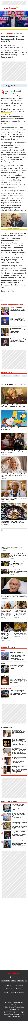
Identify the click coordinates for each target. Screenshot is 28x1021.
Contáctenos (9, 989)
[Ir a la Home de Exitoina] (11, 8)
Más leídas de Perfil (9, 802)
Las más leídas (7, 727)
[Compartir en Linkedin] (12, 86)
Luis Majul (16, 376)
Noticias (20, 980)
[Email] (15, 86)
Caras (13, 980)
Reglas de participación (17, 992)
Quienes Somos (19, 985)
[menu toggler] (2, 8)
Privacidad (19, 989)
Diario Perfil (5, 980)
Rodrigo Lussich (6, 376)
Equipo (6, 992)
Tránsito (14, 996)
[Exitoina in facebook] (14, 977)
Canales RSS (8, 985)
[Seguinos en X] (17, 977)
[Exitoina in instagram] (10, 977)
